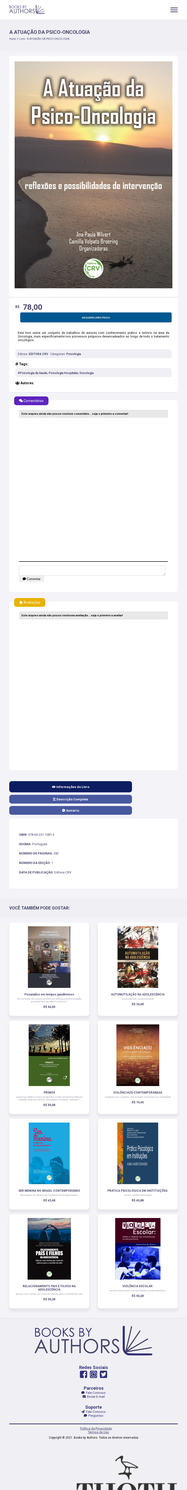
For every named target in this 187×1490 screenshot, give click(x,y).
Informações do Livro (72, 787)
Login (90, 770)
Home (12, 38)
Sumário (72, 810)
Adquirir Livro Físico (96, 317)
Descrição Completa (72, 799)
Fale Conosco (95, 1393)
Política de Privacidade (96, 1428)
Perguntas (95, 1415)
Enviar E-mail (95, 1396)
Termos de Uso (98, 1432)
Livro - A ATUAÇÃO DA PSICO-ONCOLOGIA (44, 38)
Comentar (33, 579)
